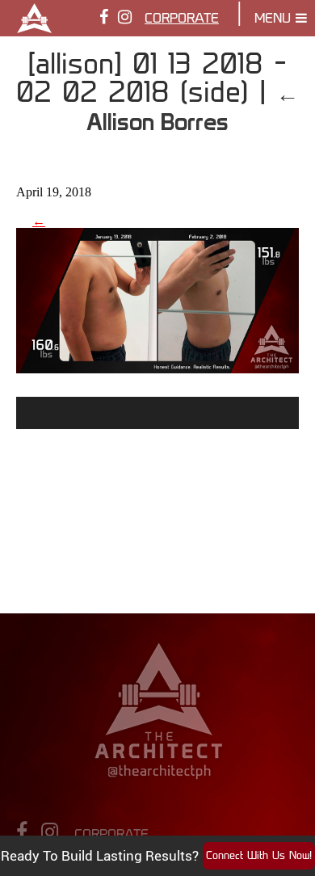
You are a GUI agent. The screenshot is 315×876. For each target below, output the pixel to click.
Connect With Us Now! (259, 856)
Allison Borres (192, 108)
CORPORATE (182, 19)
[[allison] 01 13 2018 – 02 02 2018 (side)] (157, 367)
